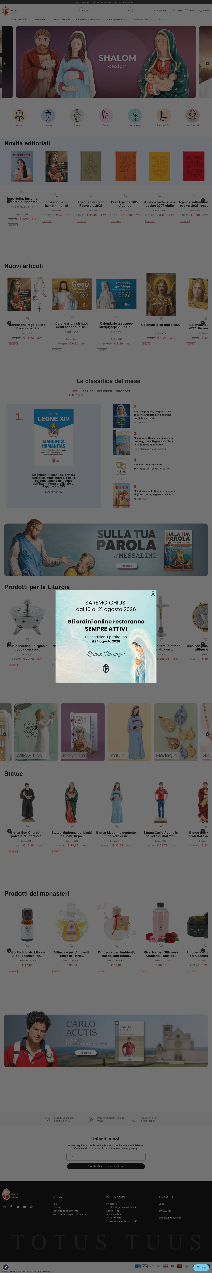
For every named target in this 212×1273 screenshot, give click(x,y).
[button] (5, 1267)
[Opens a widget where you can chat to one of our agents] (201, 1268)
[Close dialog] (153, 593)
